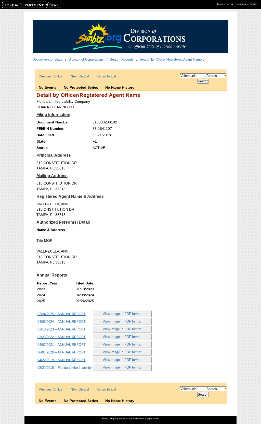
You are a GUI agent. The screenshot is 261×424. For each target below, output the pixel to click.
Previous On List (51, 76)
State (40, 141)
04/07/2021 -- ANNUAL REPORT (61, 345)
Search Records (122, 59)
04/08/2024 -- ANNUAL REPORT (61, 322)
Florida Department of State (22, 4)
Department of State (47, 59)
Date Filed (45, 135)
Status (42, 148)
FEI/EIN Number (49, 129)
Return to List (106, 76)
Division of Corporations (86, 59)
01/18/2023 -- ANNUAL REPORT (61, 329)
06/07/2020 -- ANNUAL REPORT (61, 352)
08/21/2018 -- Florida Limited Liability (64, 368)
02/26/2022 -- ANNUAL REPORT (61, 337)
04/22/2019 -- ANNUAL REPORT (61, 360)
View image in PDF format (122, 314)
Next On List (80, 76)
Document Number (52, 122)
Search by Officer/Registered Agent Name (171, 59)
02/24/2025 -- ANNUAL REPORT (61, 314)
